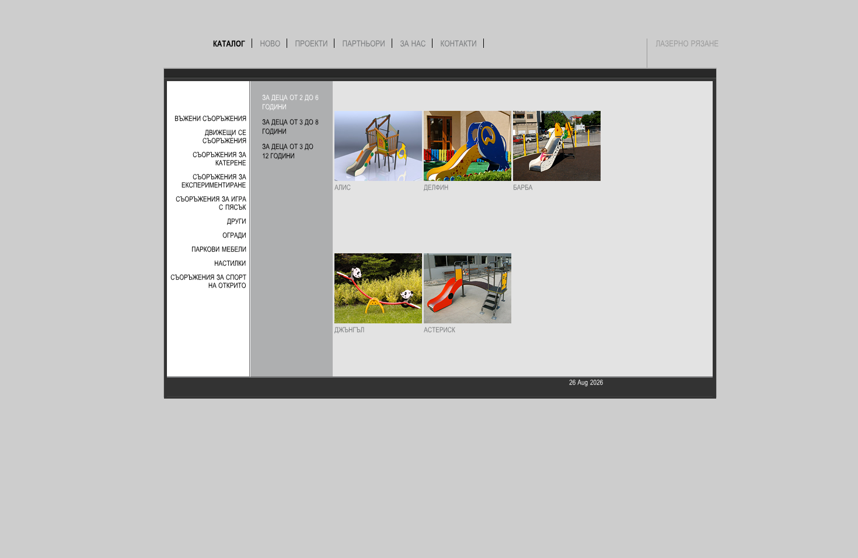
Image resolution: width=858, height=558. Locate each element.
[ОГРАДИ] (234, 235)
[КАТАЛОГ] (229, 43)
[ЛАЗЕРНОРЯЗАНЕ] (687, 43)
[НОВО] (270, 43)
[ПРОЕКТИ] (311, 43)
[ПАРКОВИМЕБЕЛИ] (218, 249)
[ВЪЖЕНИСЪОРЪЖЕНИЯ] (210, 118)
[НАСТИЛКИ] (230, 263)
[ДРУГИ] (236, 221)
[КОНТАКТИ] (459, 43)
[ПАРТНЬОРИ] (364, 43)
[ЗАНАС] (413, 43)
